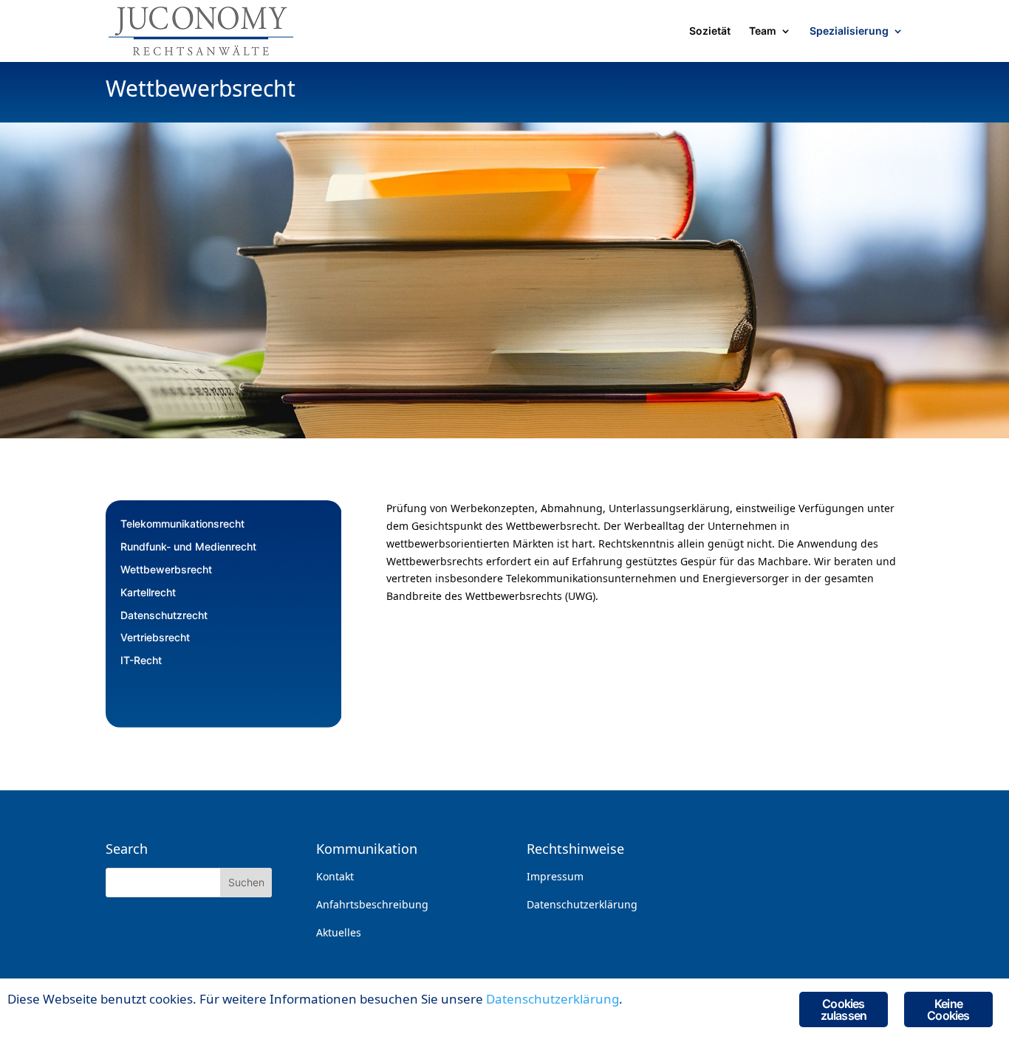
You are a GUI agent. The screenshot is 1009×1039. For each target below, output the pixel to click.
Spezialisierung (849, 31)
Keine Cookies (948, 1009)
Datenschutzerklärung (582, 904)
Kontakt (335, 876)
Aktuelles (338, 932)
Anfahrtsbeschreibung (372, 904)
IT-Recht (141, 660)
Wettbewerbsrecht (166, 569)
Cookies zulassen (844, 1009)
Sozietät (710, 31)
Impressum (555, 876)
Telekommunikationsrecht (182, 523)
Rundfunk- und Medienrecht (188, 546)
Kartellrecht (148, 592)
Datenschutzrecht (164, 615)
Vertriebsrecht (155, 637)
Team (762, 31)
